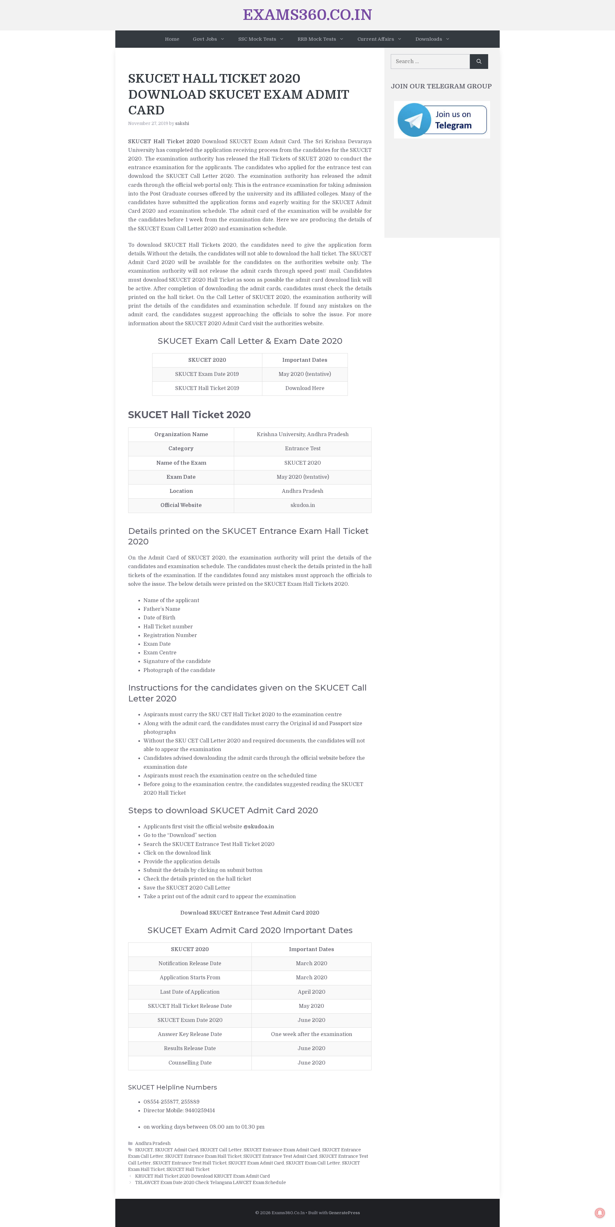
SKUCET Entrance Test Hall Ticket (189, 1163)
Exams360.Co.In (307, 15)
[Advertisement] (442, 191)
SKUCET (144, 1150)
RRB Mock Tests (317, 39)
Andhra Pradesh (152, 1143)
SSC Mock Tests (257, 39)
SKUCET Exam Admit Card (256, 1163)
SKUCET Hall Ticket (188, 1169)
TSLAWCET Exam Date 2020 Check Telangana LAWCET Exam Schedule (210, 1182)
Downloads (428, 39)
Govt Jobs (205, 39)
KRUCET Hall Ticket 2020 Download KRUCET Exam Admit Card (202, 1176)
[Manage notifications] (600, 1213)
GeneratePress (344, 1212)
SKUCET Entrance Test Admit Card (280, 1156)
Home (172, 39)
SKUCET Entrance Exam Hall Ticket (203, 1156)
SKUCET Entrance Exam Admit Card (282, 1150)
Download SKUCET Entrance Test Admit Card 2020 (249, 913)
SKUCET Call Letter (221, 1150)
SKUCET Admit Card (176, 1150)
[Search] (479, 61)
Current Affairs (375, 39)
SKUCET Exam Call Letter (313, 1163)
